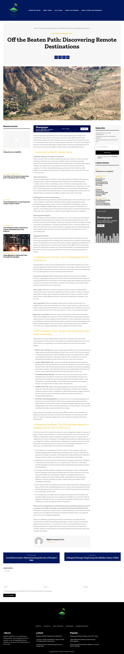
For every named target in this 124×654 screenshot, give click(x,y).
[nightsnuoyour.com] (40, 541)
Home (36, 28)
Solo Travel (6, 199)
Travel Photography (8, 253)
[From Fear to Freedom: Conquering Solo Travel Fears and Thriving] (16, 163)
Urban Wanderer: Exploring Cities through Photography (15, 256)
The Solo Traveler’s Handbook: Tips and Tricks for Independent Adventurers (50, 640)
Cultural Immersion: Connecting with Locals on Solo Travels (16, 203)
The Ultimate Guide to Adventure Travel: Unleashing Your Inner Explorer (15, 229)
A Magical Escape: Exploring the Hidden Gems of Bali (92, 558)
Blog (4, 150)
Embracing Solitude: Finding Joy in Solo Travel (84, 636)
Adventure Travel (8, 225)
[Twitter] (60, 57)
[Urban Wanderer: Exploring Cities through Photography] (16, 242)
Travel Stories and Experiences (48, 28)
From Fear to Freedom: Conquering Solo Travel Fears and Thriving (16, 177)
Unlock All (107, 152)
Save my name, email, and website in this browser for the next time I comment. (28, 591)
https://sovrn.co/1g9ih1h (12, 152)
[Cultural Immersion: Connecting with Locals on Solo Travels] (16, 189)
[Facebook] (56, 57)
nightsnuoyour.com (55, 539)
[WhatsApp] (68, 57)
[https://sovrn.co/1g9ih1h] (16, 139)
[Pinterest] (64, 57)
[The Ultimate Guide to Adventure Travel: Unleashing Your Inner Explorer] (16, 215)
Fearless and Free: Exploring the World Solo (49, 636)
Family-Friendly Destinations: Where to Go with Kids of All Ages (84, 645)
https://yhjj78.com (51, 542)
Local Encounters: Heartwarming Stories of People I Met (31, 559)
